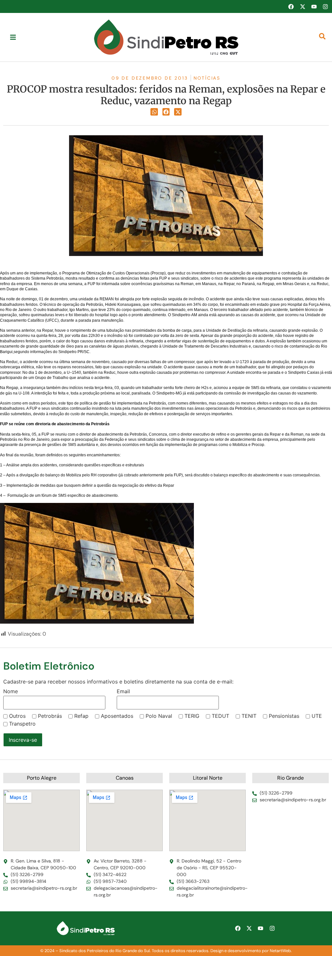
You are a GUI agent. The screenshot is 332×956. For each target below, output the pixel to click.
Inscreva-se (23, 740)
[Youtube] (314, 6)
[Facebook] (291, 6)
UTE (317, 715)
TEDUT (220, 715)
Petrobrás (50, 715)
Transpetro (22, 723)
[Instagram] (325, 6)
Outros (17, 715)
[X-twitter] (302, 6)
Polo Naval (159, 715)
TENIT (249, 715)
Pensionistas (284, 715)
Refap (81, 715)
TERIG (191, 715)
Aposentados (117, 715)
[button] (154, 112)
